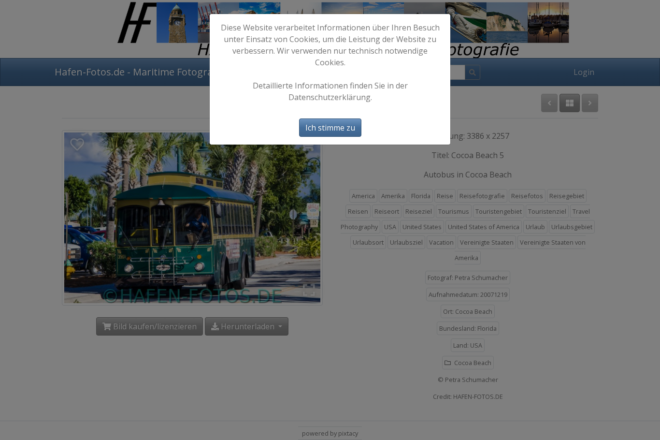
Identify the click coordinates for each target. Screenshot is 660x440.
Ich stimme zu (330, 127)
